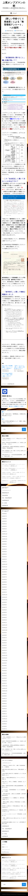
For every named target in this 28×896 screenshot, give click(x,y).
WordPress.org (5, 852)
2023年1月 (4, 622)
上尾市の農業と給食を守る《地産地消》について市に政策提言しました (14, 774)
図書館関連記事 (5, 492)
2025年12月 (4, 533)
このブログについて (6, 490)
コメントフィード (6, 849)
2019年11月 (4, 718)
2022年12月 (4, 625)
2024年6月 (4, 579)
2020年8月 (4, 695)
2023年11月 (4, 597)
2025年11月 (4, 536)
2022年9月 (4, 632)
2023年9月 (4, 602)
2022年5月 (4, 642)
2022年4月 (4, 645)
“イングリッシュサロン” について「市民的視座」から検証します (14, 814)
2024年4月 (4, 584)
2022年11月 (4, 627)
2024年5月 (4, 582)
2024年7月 (4, 577)
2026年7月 (4, 516)
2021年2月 (4, 680)
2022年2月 (4, 650)
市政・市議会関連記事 (7, 497)
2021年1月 (4, 683)
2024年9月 (4, 571)
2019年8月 (4, 726)
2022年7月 (4, 637)
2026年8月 (4, 513)
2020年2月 (4, 711)
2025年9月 (4, 541)
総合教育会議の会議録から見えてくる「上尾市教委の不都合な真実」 (14, 823)
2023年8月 (4, 604)
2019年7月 (4, 728)
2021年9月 (4, 663)
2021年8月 (4, 665)
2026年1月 (4, 531)
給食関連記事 (5, 505)
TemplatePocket (14, 894)
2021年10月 (4, 660)
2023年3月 (4, 617)
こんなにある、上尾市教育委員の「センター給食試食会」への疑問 (13, 790)
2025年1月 (4, 561)
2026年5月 (4, 521)
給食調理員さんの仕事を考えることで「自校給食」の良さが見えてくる (14, 810)
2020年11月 (4, 688)
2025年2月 (4, 559)
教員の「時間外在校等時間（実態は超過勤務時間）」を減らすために (14, 786)
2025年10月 (4, 539)
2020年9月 (4, 693)
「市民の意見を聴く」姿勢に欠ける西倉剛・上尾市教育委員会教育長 (14, 794)
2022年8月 (4, 635)
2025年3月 (4, 556)
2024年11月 (4, 566)
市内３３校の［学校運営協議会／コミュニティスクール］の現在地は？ (7, 367)
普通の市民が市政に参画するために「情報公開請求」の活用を (14, 770)
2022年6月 (4, 640)
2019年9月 (4, 723)
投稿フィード (5, 847)
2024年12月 (4, 564)
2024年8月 (4, 574)
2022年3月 (4, 647)
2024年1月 (4, 592)
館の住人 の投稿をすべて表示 (16, 406)
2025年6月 (4, 549)
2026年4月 (4, 523)
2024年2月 (4, 589)
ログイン (4, 844)
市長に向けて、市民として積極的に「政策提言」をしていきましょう (14, 782)
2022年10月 (4, 630)
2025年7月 (4, 546)
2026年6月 (4, 518)
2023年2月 (4, 620)
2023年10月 (4, 599)
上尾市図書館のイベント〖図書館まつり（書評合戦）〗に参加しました (14, 798)
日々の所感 (4, 502)
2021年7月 (4, 668)
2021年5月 (4, 673)
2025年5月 (4, 551)
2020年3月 (4, 708)
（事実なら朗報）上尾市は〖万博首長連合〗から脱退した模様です (14, 802)
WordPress (24, 894)
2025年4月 (4, 554)
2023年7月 (4, 607)
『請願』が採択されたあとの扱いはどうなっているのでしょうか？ (14, 819)
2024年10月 (4, 569)
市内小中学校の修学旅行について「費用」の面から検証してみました (7, 375)
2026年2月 (4, 528)
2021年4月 (4, 675)
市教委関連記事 (10, 384)
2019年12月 (4, 716)
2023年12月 (4, 594)
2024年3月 (4, 587)
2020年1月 (4, 713)
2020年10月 (4, 690)
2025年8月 (4, 544)
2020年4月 (4, 706)
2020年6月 (4, 701)
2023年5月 (4, 612)
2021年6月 (4, 670)
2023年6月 (4, 609)
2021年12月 (4, 655)
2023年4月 (4, 615)
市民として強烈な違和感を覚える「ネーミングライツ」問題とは (14, 778)
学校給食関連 (5, 495)
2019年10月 (4, 721)
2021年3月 (4, 678)
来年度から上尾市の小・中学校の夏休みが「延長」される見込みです (14, 806)
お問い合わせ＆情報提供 (7, 760)
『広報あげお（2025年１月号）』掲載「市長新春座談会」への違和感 (13, 766)
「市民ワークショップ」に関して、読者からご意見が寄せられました (19, 367)
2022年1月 (4, 652)
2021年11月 (4, 658)
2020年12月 (4, 685)
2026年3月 (4, 526)
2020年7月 (4, 698)
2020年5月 (4, 703)
